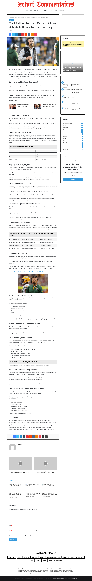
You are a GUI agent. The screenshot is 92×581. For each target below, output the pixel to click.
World (64, 125)
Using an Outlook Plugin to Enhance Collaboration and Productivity (77, 91)
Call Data (65, 147)
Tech (51, 10)
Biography (15, 17)
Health (41, 10)
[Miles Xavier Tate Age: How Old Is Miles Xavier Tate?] (33, 488)
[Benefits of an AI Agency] (66, 109)
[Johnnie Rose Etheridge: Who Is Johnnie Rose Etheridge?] (37, 106)
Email (10, 530)
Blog (31, 10)
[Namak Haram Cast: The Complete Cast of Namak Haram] (49, 488)
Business (36, 10)
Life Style (46, 10)
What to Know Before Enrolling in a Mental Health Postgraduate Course (72, 68)
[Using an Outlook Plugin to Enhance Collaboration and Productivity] (66, 91)
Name (10, 525)
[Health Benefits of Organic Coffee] (66, 97)
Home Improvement (67, 142)
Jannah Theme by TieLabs (58, 578)
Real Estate (65, 149)
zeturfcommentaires (67, 123)
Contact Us (61, 10)
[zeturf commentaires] (46, 4)
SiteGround (74, 578)
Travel (55, 10)
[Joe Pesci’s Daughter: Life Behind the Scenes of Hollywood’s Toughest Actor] (12, 106)
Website (35, 530)
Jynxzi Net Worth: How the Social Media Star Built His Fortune (15, 494)
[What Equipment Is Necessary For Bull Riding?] (66, 85)
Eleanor (12, 30)
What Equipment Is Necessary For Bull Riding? (75, 84)
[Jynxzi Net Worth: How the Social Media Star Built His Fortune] (16, 488)
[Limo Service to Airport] (66, 103)
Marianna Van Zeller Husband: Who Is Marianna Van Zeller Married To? (31, 271)
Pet (64, 140)
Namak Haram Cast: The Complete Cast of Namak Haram (49, 494)
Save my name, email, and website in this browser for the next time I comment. (26, 535)
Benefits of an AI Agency (76, 108)
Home (27, 10)
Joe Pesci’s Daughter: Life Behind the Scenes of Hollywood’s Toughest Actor (23, 106)
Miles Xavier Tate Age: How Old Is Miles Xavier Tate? (33, 494)
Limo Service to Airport (76, 102)
